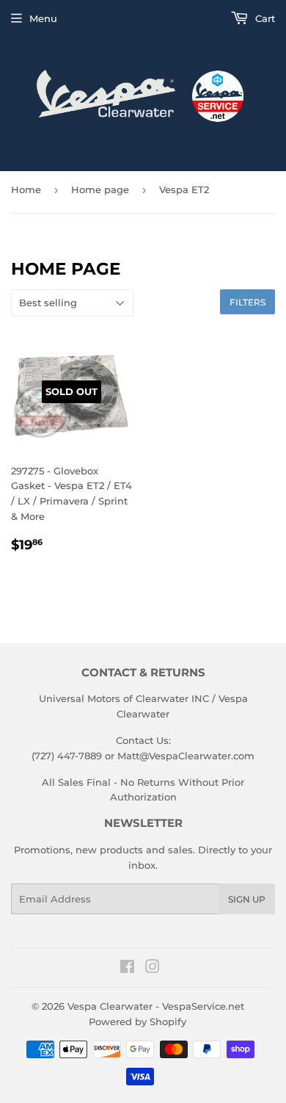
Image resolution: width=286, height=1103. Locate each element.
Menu (43, 18)
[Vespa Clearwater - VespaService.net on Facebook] (127, 968)
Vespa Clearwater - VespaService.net (155, 1006)
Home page (100, 189)
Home (26, 189)
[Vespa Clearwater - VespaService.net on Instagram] (152, 968)
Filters (247, 302)
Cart (263, 18)
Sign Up (246, 899)
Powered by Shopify (137, 1021)
